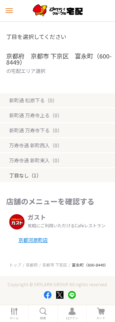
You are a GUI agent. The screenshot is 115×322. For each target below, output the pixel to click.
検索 (43, 318)
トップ (15, 265)
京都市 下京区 (54, 265)
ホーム (14, 318)
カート (100, 318)
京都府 (32, 265)
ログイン (72, 318)
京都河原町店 (33, 240)
